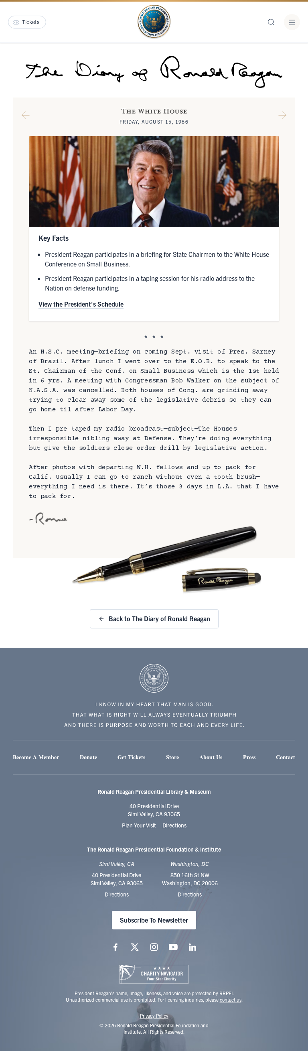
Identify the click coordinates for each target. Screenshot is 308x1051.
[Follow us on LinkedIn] (192, 947)
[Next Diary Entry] (282, 117)
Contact (285, 757)
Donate (88, 757)
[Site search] (271, 22)
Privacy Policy (154, 1015)
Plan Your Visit (139, 825)
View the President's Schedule (81, 304)
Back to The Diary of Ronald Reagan (159, 618)
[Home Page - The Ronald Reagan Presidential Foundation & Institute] (154, 22)
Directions (174, 825)
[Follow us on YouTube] (173, 947)
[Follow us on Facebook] (115, 947)
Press (249, 757)
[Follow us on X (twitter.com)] (135, 947)
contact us (230, 999)
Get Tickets (131, 757)
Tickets (30, 21)
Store (172, 757)
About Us (210, 757)
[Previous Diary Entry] (25, 117)
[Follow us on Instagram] (154, 947)
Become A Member (36, 757)
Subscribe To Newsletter (154, 920)
